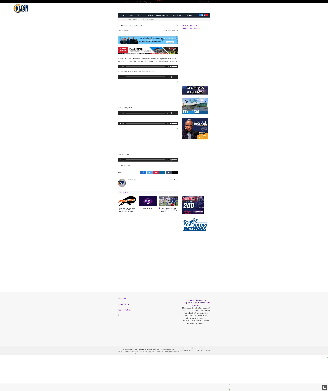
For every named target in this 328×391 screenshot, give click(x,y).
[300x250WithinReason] (195, 139)
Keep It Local (177, 15)
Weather (140, 15)
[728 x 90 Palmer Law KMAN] (148, 43)
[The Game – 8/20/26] (148, 201)
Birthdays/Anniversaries (163, 15)
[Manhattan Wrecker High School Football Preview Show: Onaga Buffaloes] (127, 201)
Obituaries (149, 15)
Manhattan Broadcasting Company (148, 349)
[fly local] (195, 114)
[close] (196, 384)
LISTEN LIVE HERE (189, 25)
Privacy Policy (143, 2)
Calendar (126, 2)
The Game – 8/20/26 (146, 208)
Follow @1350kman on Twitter (130, 349)
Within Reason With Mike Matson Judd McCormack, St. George (170, 2)
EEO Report (122, 298)
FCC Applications (124, 310)
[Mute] (171, 66)
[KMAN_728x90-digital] (148, 54)
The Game (175, 30)
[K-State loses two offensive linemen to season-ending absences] (168, 201)
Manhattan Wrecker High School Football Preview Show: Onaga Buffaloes (127, 209)
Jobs (120, 2)
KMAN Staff (122, 30)
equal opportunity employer (167, 349)
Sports (131, 15)
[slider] (174, 66)
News (123, 15)
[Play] (120, 66)
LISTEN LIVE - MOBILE (191, 28)
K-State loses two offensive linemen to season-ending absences (169, 209)
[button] (324, 387)
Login (150, 2)
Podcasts (189, 15)
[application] (148, 66)
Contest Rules (134, 2)
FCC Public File (123, 304)
